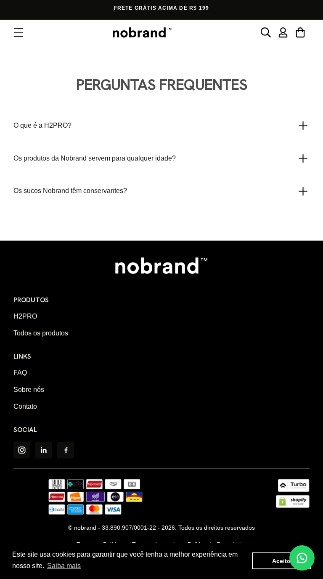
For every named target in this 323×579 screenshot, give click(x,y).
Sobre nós (28, 389)
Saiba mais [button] (64, 565)
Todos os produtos (40, 333)
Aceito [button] (281, 561)
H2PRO (25, 316)
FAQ (20, 372)
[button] (18, 32)
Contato (25, 406)
